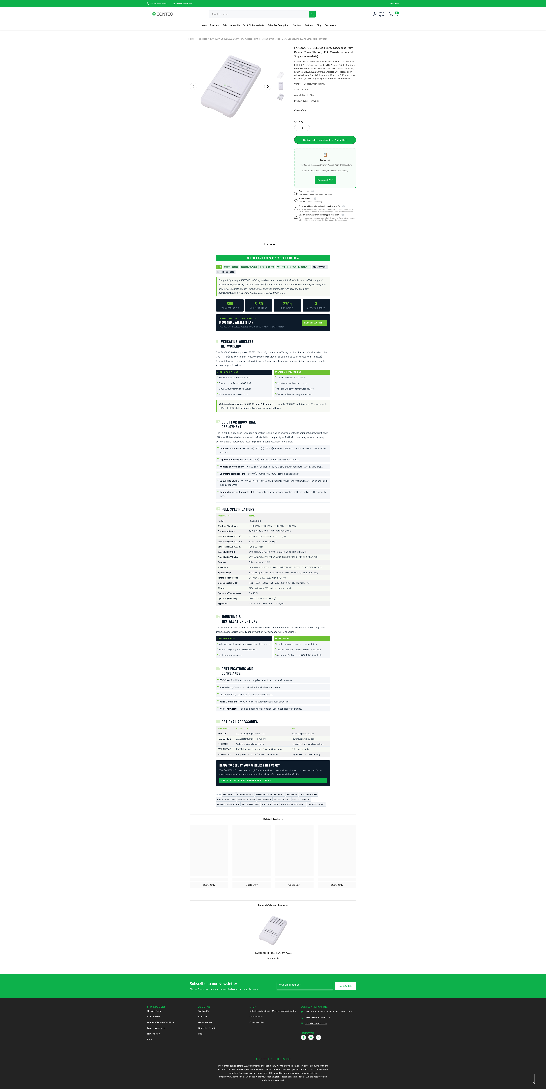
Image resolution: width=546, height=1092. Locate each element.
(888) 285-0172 (163, 3)
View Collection (313, 322)
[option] (230, 86)
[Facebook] (303, 1037)
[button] (193, 86)
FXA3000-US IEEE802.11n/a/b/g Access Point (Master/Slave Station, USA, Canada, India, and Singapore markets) (273, 953)
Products (202, 38)
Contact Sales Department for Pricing (272, 257)
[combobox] (259, 14)
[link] (209, 879)
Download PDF (325, 180)
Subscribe (346, 985)
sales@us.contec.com (184, 3)
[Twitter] (318, 1037)
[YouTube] (311, 1037)
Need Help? (394, 3)
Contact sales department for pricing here (325, 139)
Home (191, 38)
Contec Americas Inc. (314, 83)
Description (269, 243)
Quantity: (299, 121)
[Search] (262, 14)
